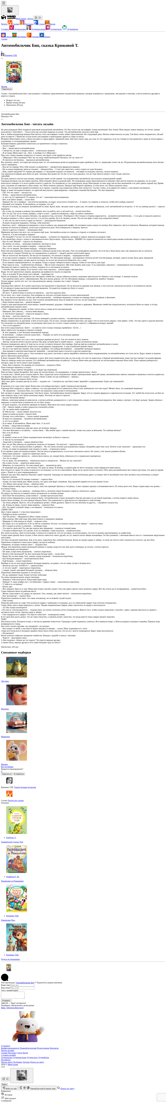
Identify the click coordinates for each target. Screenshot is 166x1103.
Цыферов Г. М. (12, 877)
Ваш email (5, 988)
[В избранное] (2, 58)
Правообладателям (28, 1048)
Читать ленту (7, 1062)
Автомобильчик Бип (25, 983)
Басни (25, 1053)
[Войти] (10, 10)
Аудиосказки (6, 1057)
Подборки (17, 1062)
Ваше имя (5, 985)
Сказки (4, 39)
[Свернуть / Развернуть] (37, 18)
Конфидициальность (10, 1048)
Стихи (19, 1053)
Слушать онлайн (8, 1055)
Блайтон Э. (11, 837)
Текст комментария (9, 990)
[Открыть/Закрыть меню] (3, 3)
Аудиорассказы (19, 1057)
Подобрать (6, 1060)
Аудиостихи (32, 1057)
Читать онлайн (7, 1050)
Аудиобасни (43, 1057)
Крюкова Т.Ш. (12, 916)
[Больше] (2, 119)
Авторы (26, 1062)
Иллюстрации (43, 1048)
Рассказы (12, 1053)
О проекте (5, 1046)
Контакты (54, 1048)
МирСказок (13, 1064)
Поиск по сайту (37, 1062)
